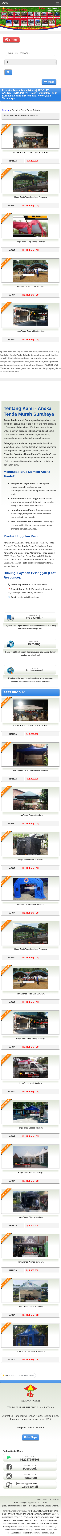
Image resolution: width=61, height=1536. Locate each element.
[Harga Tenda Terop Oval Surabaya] (30, 281)
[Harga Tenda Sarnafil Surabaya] (30, 1167)
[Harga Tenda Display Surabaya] (30, 1212)
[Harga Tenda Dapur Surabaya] (30, 854)
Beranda (5, 110)
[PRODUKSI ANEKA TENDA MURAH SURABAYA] (30, 30)
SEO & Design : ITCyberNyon (48, 1499)
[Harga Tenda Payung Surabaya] (30, 809)
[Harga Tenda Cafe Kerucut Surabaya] (30, 1346)
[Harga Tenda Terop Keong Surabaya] (30, 236)
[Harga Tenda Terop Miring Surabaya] (30, 325)
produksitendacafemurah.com (14, 1506)
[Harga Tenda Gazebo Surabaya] (30, 1122)
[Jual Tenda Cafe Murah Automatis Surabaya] (30, 765)
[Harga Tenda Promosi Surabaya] (30, 1256)
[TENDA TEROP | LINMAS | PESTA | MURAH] (30, 147)
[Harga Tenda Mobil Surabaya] (30, 1078)
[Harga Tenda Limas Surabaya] (30, 1301)
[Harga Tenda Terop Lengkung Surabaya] (30, 191)
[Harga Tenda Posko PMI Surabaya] (30, 899)
